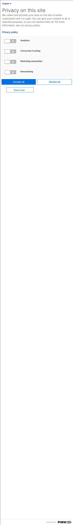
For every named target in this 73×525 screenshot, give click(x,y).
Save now (19, 90)
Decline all (54, 81)
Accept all (18, 81)
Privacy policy (10, 32)
